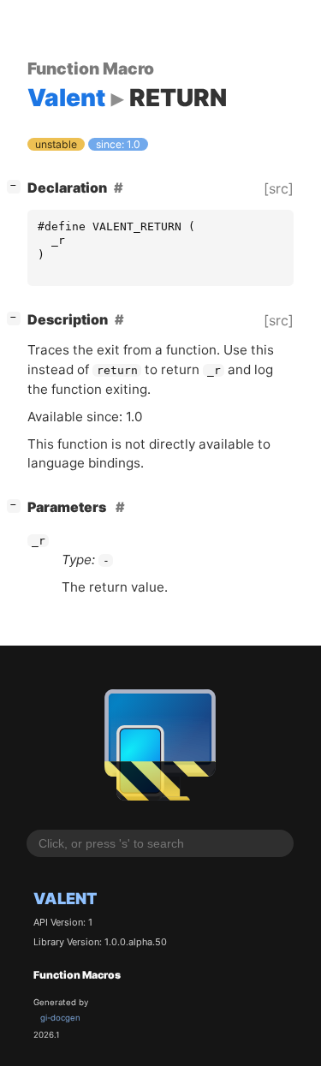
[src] (279, 188)
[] (17, 185)
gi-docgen (60, 1017)
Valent (65, 898)
